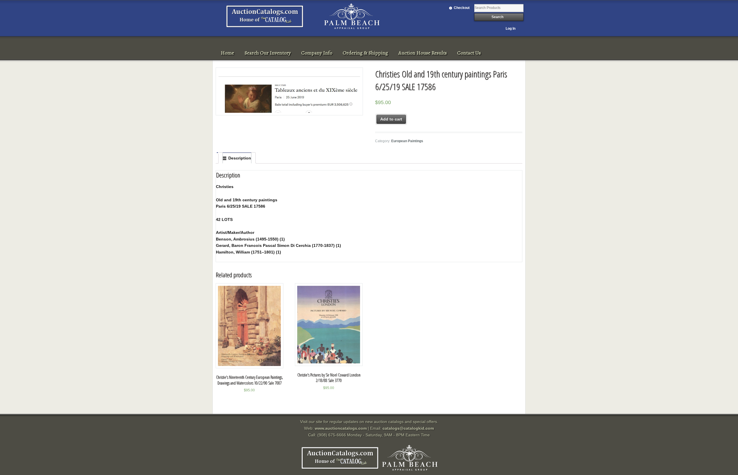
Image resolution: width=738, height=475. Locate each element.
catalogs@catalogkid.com (408, 428)
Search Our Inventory (267, 52)
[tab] (237, 158)
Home (227, 52)
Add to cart (391, 119)
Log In (510, 29)
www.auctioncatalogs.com (341, 428)
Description (239, 158)
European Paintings (407, 141)
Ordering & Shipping (365, 52)
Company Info (316, 52)
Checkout (462, 8)
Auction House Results (422, 52)
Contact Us (469, 52)
